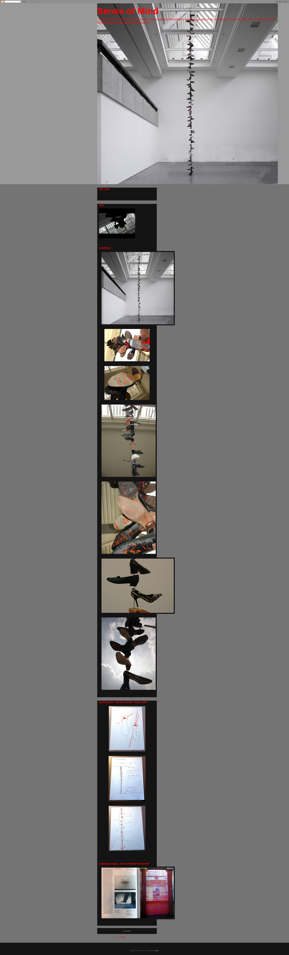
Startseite (127, 931)
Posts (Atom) (131, 937)
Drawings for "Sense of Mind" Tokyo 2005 (123, 702)
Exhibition (105, 248)
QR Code (104, 189)
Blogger (156, 950)
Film (101, 205)
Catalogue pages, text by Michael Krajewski (124, 863)
